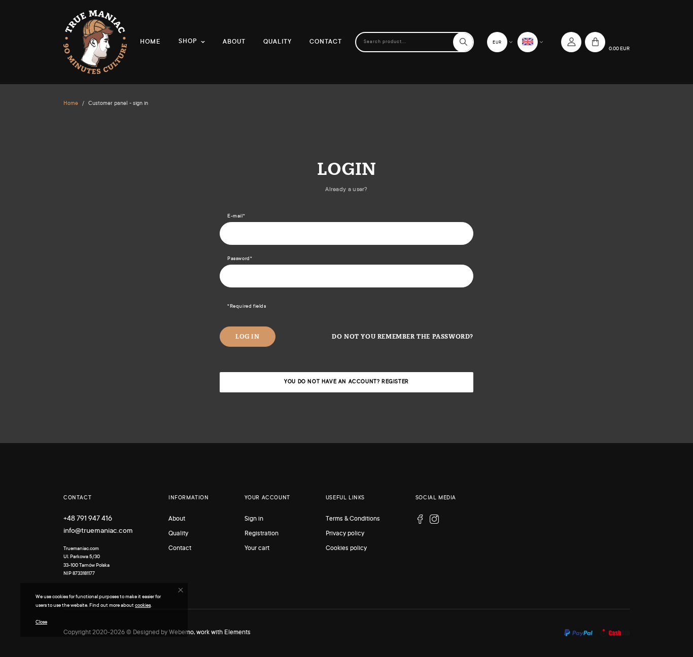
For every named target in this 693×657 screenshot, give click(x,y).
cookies (143, 605)
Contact (325, 42)
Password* (239, 259)
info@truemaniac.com (98, 531)
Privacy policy (345, 533)
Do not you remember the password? (402, 336)
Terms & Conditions (353, 519)
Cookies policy (346, 548)
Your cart (257, 548)
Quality (277, 42)
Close (41, 622)
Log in (247, 336)
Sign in (254, 519)
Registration (262, 533)
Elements (237, 632)
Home (150, 42)
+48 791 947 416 (87, 519)
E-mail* (236, 216)
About (234, 42)
